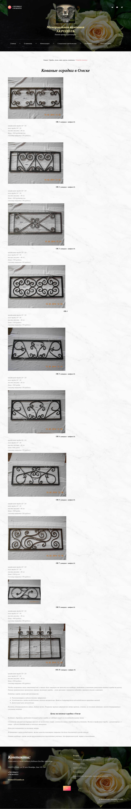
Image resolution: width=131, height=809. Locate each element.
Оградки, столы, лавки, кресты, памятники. (62, 60)
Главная (45, 60)
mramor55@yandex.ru (16, 779)
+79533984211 (17, 6)
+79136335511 (17, 8)
